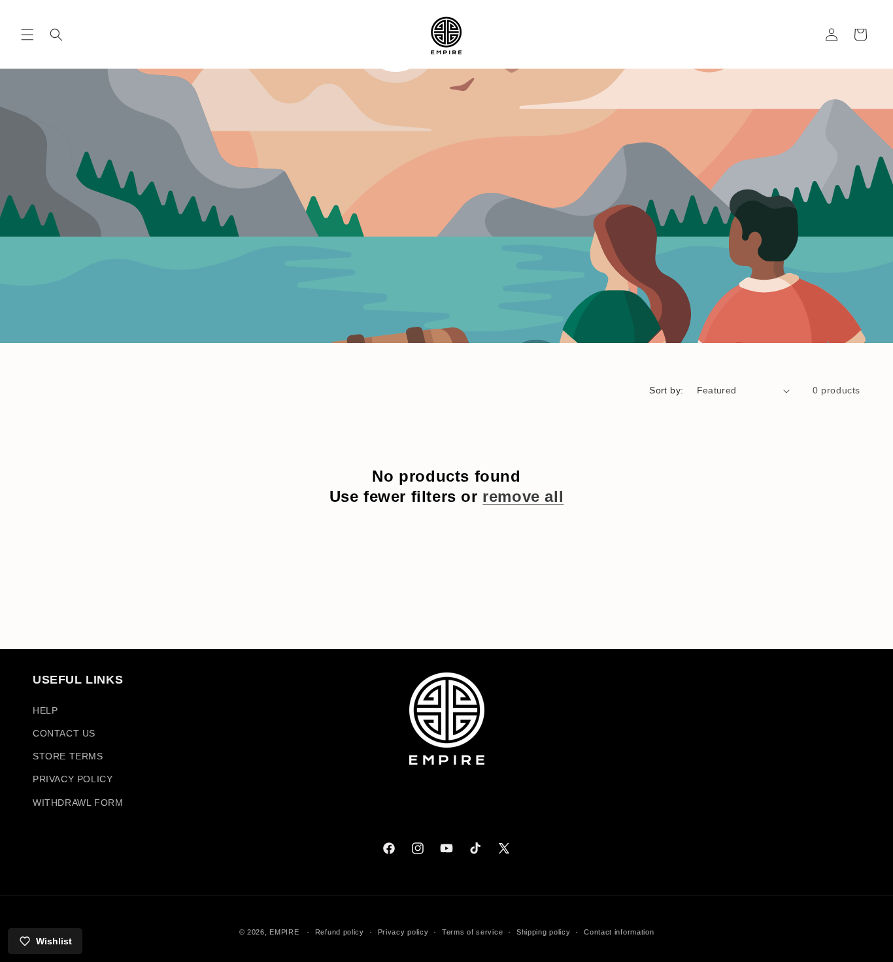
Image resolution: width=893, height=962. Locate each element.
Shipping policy (543, 932)
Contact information (619, 932)
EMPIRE (285, 932)
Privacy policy (403, 932)
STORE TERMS (68, 756)
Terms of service (472, 932)
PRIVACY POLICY (72, 779)
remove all (523, 496)
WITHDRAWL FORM (78, 802)
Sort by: (666, 390)
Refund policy (339, 932)
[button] (27, 34)
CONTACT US (64, 733)
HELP (45, 710)
